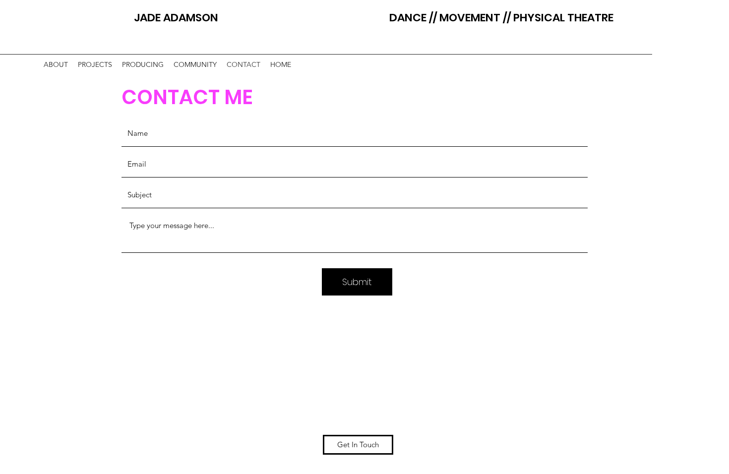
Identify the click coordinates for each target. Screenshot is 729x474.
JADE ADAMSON (220, 17)
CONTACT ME (189, 97)
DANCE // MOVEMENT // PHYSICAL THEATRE (501, 17)
